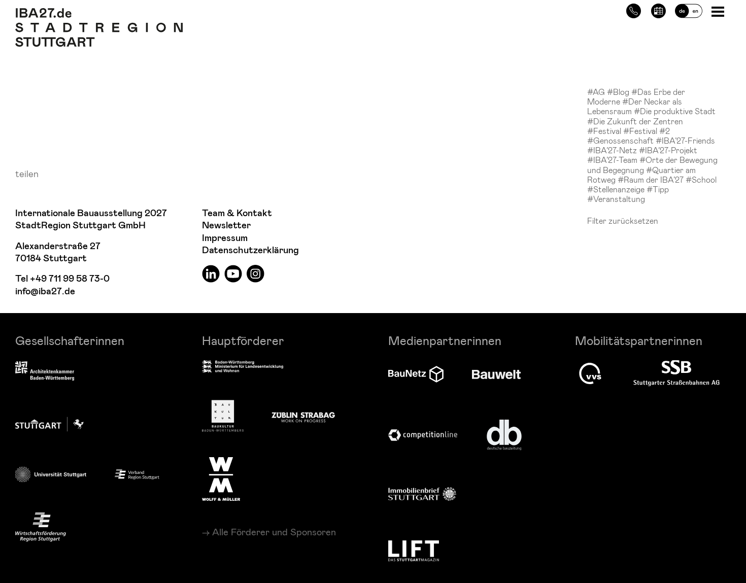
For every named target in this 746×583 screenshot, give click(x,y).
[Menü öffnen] (718, 11)
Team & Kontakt (237, 213)
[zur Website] (137, 473)
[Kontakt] (633, 9)
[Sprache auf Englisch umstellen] (688, 9)
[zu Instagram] (255, 273)
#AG (597, 91)
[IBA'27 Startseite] (99, 13)
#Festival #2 (646, 130)
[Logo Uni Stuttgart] (50, 474)
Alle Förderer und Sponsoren (274, 531)
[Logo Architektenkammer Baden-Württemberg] (44, 372)
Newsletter (226, 225)
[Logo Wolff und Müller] (221, 479)
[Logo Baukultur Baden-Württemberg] (223, 416)
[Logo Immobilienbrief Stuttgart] (422, 493)
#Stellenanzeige (617, 189)
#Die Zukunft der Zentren (635, 121)
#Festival (605, 130)
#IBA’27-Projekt (668, 150)
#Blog (619, 91)
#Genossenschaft (621, 140)
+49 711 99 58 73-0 (70, 279)
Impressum (225, 238)
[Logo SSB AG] (676, 373)
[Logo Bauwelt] (496, 374)
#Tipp (658, 189)
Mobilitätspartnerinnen (638, 340)
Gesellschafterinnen (69, 340)
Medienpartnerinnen (444, 340)
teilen (27, 173)
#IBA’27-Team (613, 159)
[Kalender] (658, 9)
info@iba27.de (45, 291)
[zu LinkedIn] (211, 273)
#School (701, 179)
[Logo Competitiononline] (422, 435)
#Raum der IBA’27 (652, 179)
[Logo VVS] (590, 373)
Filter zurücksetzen (622, 220)
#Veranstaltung (616, 198)
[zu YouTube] (233, 273)
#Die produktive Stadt (675, 111)
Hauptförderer (243, 340)
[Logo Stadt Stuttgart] (49, 424)
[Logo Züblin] (303, 415)
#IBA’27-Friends (685, 140)
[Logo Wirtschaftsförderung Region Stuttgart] (40, 527)
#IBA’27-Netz (613, 150)
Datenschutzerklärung (250, 250)
